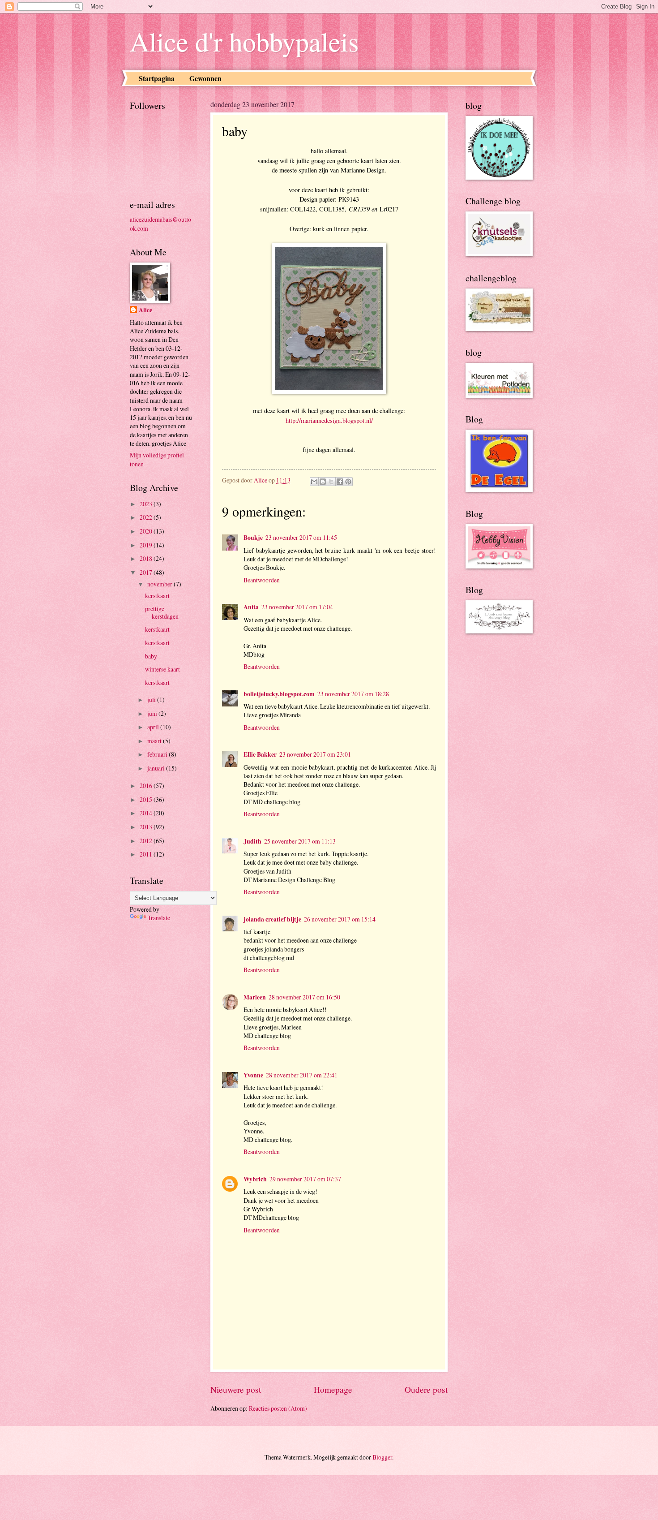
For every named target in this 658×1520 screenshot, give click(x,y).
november (160, 584)
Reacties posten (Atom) (278, 1408)
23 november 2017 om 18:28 (353, 693)
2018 (147, 558)
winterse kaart (162, 669)
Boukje (253, 537)
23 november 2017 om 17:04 (297, 607)
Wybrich (255, 1179)
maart (155, 740)
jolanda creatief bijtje (272, 919)
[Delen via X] (331, 481)
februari (158, 754)
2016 (147, 785)
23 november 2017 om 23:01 (315, 754)
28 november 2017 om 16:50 (304, 997)
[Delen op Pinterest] (348, 481)
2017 (147, 572)
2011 (147, 854)
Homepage (333, 1389)
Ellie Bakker (260, 754)
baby (151, 656)
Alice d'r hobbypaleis (244, 41)
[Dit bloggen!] (322, 481)
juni (152, 713)
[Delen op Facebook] (339, 481)
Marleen (255, 997)
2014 (147, 813)
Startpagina (157, 78)
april (153, 727)
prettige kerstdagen (162, 612)
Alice (145, 310)
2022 (147, 517)
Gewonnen (205, 78)
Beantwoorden (262, 580)
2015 (147, 799)
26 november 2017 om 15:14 (340, 919)
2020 (147, 531)
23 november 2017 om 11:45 (301, 537)
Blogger (382, 1457)
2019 (147, 545)
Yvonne (253, 1075)
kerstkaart (157, 595)
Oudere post (426, 1389)
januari (156, 768)
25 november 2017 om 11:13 (300, 841)
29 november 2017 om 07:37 (305, 1179)
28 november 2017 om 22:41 (302, 1075)
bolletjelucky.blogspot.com (279, 693)
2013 (147, 826)
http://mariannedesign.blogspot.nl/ (329, 420)
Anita (251, 607)
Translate (159, 917)
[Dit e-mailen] (314, 481)
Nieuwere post (235, 1389)
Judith (252, 841)
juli (152, 699)
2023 (147, 503)
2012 (147, 840)
